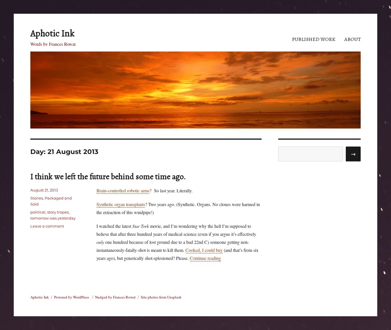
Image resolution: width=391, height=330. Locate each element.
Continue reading (205, 258)
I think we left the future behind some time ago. (108, 176)
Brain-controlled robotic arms (122, 190)
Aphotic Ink (52, 33)
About (352, 39)
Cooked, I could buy (204, 250)
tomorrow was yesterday (53, 218)
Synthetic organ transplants (120, 204)
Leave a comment (47, 226)
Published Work (313, 39)
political (38, 212)
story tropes (58, 212)
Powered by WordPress (72, 297)
